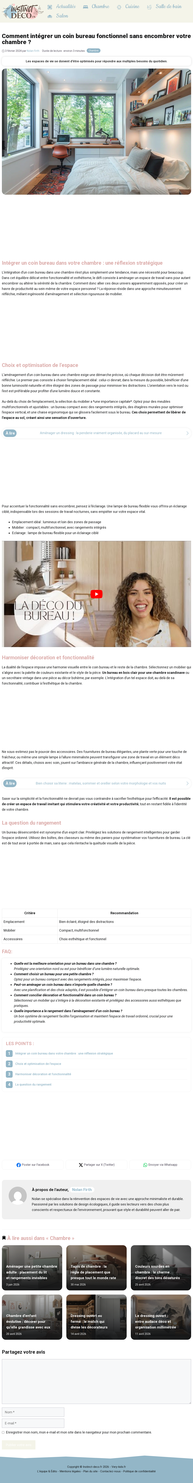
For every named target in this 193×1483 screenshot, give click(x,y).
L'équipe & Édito (47, 1471)
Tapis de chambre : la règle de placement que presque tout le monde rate (93, 1272)
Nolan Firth (82, 1189)
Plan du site (90, 1471)
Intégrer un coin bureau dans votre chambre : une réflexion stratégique (64, 1053)
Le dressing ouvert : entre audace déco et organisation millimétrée (155, 1322)
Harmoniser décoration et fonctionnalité (43, 1074)
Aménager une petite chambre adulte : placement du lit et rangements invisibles (31, 1272)
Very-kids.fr (119, 1467)
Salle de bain (168, 6)
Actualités (65, 6)
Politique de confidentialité (139, 1471)
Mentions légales (70, 1471)
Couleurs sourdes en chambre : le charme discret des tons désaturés (157, 1272)
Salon (61, 16)
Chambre (100, 6)
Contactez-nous (110, 1471)
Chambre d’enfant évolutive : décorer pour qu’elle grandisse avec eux (28, 1322)
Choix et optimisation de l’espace (38, 1064)
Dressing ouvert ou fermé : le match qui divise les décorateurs (89, 1322)
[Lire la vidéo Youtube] (96, 594)
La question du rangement (33, 1084)
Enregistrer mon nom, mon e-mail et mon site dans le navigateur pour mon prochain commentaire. (79, 1432)
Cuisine (131, 6)
